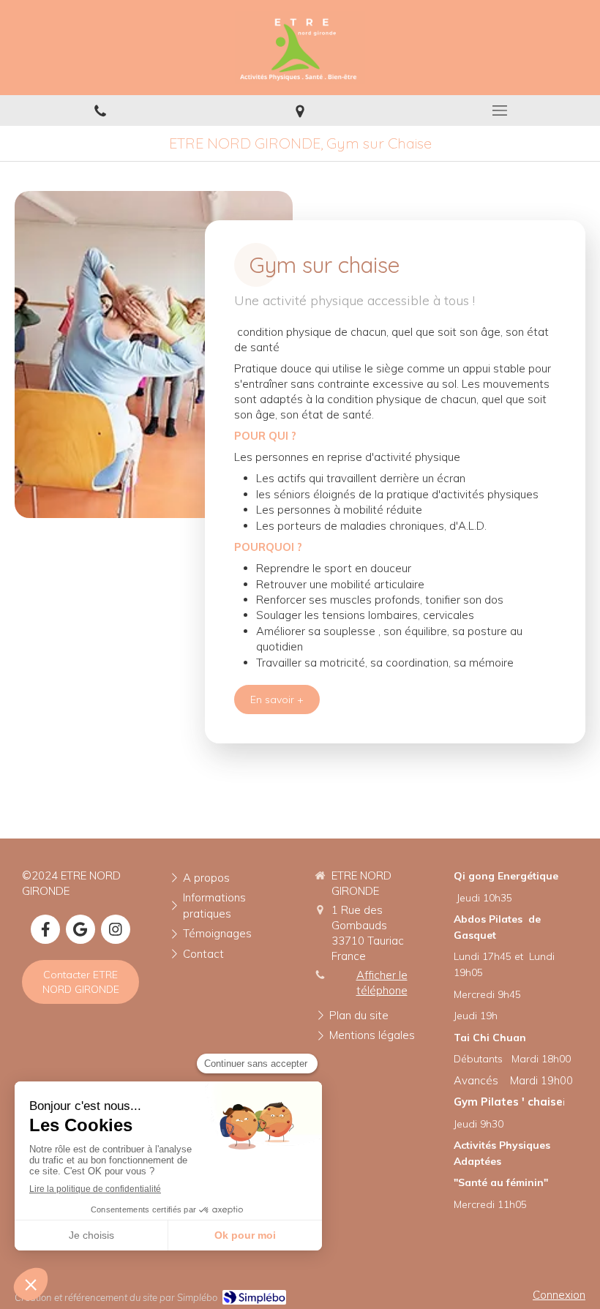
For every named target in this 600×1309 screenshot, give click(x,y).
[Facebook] (45, 929)
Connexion (559, 1295)
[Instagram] (115, 929)
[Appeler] (100, 110)
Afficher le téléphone (382, 982)
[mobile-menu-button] (500, 110)
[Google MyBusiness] (80, 929)
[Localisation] (300, 110)
